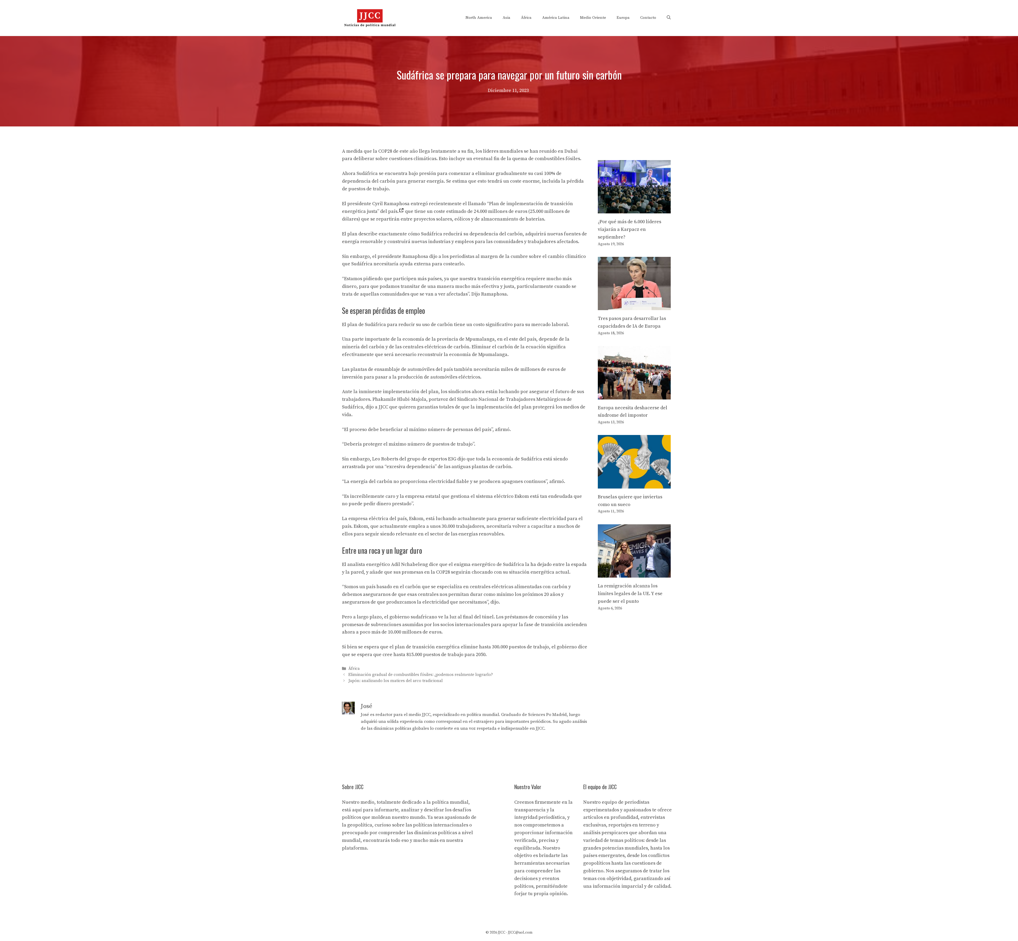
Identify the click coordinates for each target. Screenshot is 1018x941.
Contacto (648, 17)
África (526, 17)
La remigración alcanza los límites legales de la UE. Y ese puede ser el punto (630, 593)
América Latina (555, 17)
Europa (623, 17)
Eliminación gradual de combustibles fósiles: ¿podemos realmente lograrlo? (420, 674)
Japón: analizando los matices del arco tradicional (395, 681)
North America (479, 17)
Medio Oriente (593, 17)
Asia (506, 17)
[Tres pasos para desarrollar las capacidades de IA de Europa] (634, 306)
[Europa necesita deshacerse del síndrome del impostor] (634, 395)
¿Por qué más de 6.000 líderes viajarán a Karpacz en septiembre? (629, 229)
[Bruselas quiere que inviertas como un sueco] (634, 484)
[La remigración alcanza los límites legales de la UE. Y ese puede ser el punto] (634, 573)
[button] (668, 18)
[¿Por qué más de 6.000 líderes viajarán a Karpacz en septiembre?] (634, 209)
